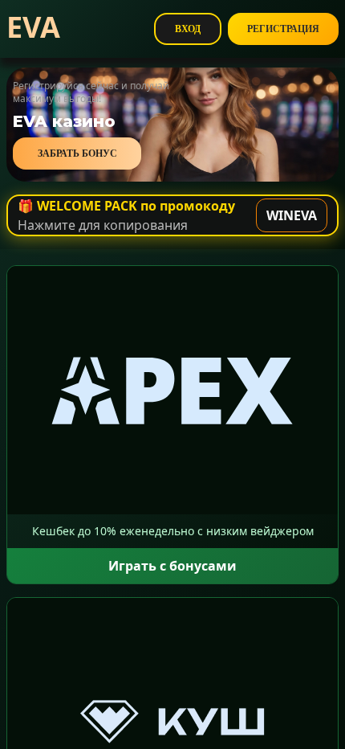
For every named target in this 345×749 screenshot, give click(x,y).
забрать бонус (77, 153)
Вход (188, 29)
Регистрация (283, 29)
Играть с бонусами (172, 566)
